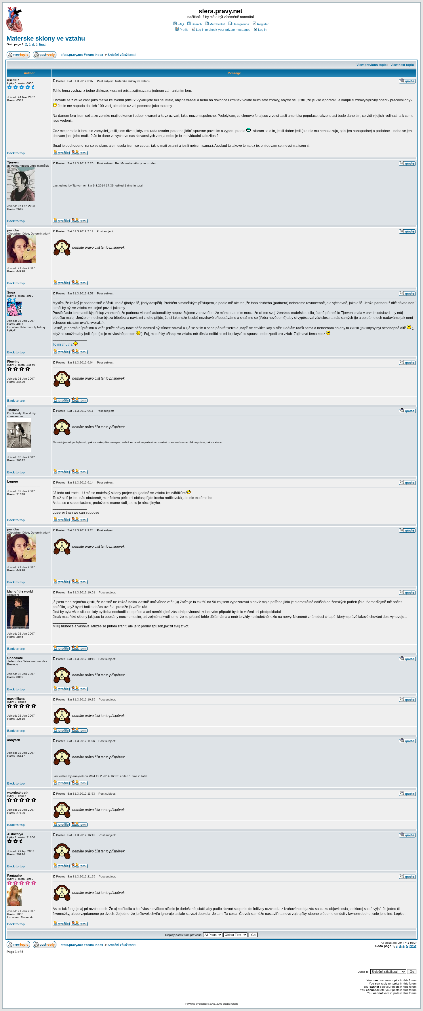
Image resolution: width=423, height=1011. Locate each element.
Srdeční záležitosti (122, 54)
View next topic (402, 64)
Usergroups (241, 24)
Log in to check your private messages (223, 29)
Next (42, 44)
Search (197, 24)
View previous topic (371, 64)
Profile (184, 29)
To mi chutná (63, 344)
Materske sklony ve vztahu (46, 38)
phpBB (203, 1003)
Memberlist (217, 24)
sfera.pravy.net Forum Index (82, 54)
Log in (262, 29)
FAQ (181, 24)
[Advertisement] (349, 958)
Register (263, 24)
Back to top (16, 153)
